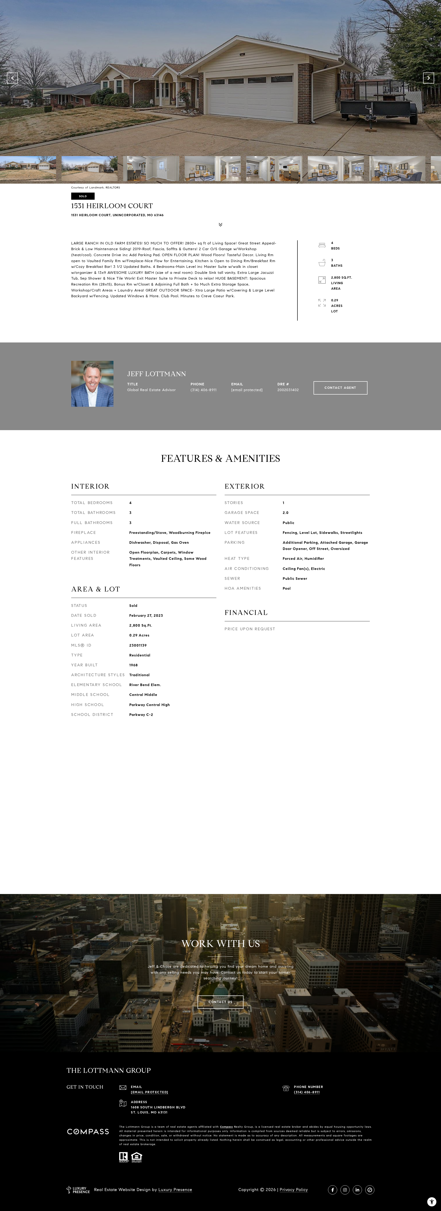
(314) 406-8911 (204, 390)
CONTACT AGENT (340, 388)
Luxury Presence (175, 1189)
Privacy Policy (294, 1189)
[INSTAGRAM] (345, 1189)
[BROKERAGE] (369, 1189)
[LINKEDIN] (357, 1189)
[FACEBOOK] (332, 1189)
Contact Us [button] (220, 1002)
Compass (226, 1126)
